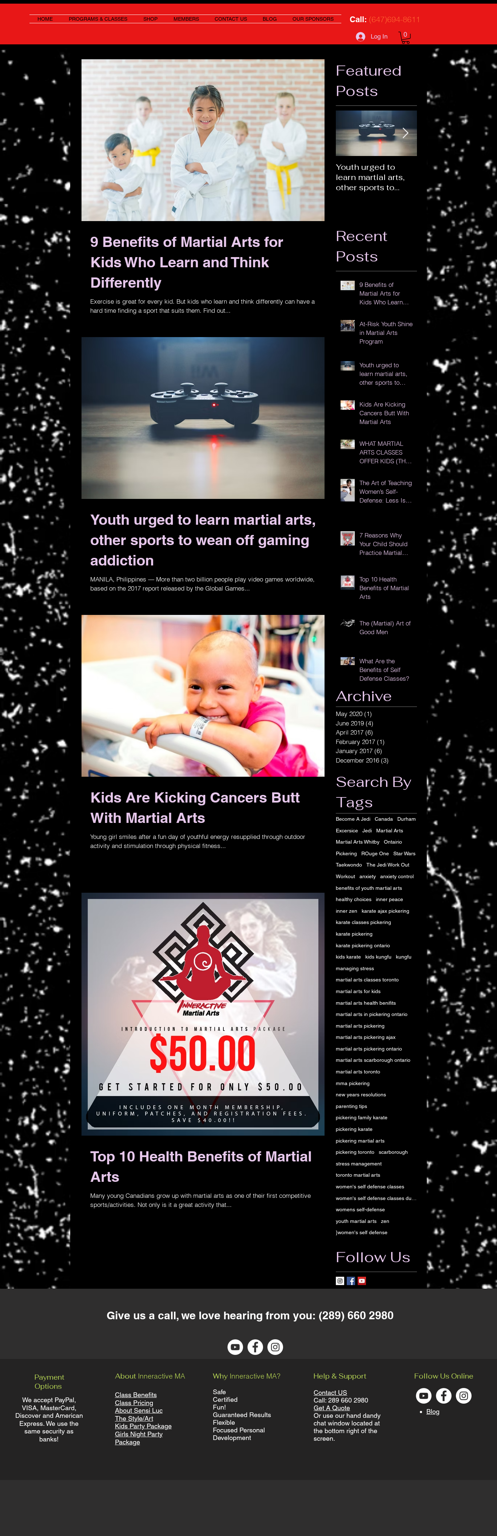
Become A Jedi (353, 819)
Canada (384, 819)
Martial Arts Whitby (357, 842)
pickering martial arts (360, 1141)
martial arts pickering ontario (369, 1049)
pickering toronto (355, 1152)
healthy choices (353, 899)
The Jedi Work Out (387, 865)
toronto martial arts (358, 1175)
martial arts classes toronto (367, 980)
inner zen (346, 911)
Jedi (367, 830)
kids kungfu (378, 957)
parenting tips (351, 1106)
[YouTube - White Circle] (235, 1347)
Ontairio (393, 842)
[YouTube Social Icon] (362, 1281)
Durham (406, 819)
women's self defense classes (370, 1186)
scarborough (393, 1152)
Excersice (347, 830)
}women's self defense (361, 1232)
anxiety (367, 876)
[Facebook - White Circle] (255, 1347)
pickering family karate (361, 1117)
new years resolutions (361, 1094)
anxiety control (397, 876)
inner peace (389, 899)
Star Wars (404, 853)
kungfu (403, 957)
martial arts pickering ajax (365, 1037)
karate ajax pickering (385, 911)
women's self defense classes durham (376, 1198)
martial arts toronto (358, 1072)
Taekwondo (349, 865)
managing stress (355, 968)
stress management (359, 1164)
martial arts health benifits (366, 1003)
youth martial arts (356, 1221)
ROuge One (375, 853)
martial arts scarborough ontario (373, 1060)
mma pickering (353, 1083)
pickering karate (354, 1129)
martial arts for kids (358, 991)
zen (385, 1221)
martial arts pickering (360, 1026)
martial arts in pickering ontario (371, 1014)
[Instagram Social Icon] (340, 1281)
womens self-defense (360, 1209)
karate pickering (354, 934)
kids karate (348, 957)
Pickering (346, 853)
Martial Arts (389, 830)
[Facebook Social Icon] (351, 1281)
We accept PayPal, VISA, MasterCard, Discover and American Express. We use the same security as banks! (49, 1419)
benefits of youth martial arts (369, 888)
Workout (345, 876)
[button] (405, 38)
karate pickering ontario (363, 945)
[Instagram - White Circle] (275, 1347)
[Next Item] (405, 133)
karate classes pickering (363, 922)
